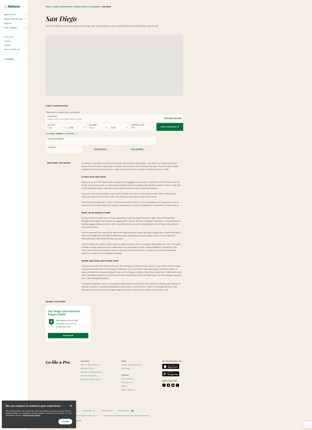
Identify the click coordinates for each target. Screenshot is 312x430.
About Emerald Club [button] (13, 19)
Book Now (68, 335)
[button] (14, 14)
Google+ (177, 385)
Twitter (168, 385)
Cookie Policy (105, 411)
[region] (39, 414)
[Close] (70, 405)
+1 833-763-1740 (63, 326)
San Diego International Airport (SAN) (64, 313)
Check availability (169, 127)
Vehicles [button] (7, 45)
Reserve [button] (7, 23)
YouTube (173, 385)
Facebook (164, 385)
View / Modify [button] (10, 28)
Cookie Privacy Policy (31, 415)
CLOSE (65, 422)
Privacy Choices (123, 411)
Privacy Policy (87, 411)
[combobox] (114, 118)
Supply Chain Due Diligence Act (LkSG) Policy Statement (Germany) (126, 416)
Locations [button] (8, 41)
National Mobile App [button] (12, 49)
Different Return (173, 118)
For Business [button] (9, 37)
